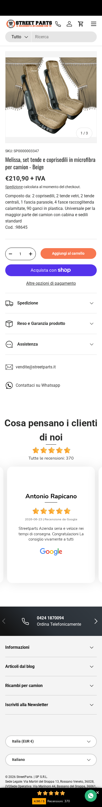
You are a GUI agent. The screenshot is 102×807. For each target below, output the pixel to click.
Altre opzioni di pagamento (51, 283)
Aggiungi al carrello (68, 253)
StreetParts (24, 777)
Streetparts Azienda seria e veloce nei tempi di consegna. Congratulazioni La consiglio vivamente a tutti (51, 534)
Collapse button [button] (97, 792)
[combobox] (51, 36)
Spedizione (14, 187)
